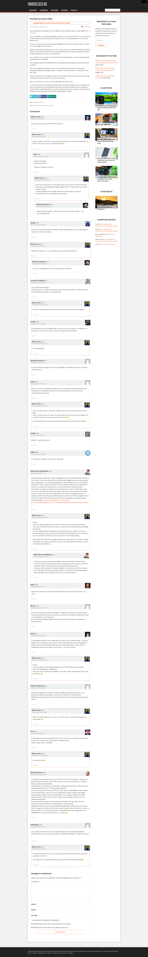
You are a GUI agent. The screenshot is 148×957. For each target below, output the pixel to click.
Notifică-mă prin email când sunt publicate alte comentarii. (52, 924)
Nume (34, 904)
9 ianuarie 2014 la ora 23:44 (40, 156)
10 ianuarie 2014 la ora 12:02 (43, 206)
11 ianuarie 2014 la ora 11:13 (38, 435)
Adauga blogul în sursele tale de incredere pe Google (51, 23)
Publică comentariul (60, 932)
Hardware (44, 10)
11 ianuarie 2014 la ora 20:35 (38, 454)
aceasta (47, 251)
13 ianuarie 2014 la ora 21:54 (39, 660)
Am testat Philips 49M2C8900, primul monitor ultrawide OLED (106, 141)
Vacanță (64, 10)
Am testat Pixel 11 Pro (104, 124)
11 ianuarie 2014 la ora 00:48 (39, 343)
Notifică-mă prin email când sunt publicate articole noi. (51, 927)
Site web (34, 915)
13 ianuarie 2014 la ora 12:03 (39, 517)
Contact (74, 10)
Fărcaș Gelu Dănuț (100, 234)
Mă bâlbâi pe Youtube (106, 56)
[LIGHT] (144, 1)
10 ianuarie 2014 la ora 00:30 (38, 225)
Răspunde (33, 128)
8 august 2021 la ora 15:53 (37, 827)
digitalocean (39, 105)
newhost (45, 105)
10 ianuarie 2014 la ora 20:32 (39, 263)
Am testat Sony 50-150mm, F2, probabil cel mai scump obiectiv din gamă (106, 179)
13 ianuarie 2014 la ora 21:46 (38, 635)
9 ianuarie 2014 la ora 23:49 (42, 180)
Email (33, 910)
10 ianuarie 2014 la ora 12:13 (38, 246)
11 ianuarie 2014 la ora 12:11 (39, 406)
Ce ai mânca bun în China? (108, 244)
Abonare (101, 45)
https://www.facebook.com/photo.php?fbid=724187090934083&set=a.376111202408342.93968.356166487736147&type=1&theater (59, 502)
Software (54, 10)
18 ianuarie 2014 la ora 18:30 (39, 755)
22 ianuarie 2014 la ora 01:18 (38, 774)
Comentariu (35, 882)
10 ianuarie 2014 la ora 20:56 (38, 323)
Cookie (49, 953)
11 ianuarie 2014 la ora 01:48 (38, 384)
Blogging (33, 10)
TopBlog (70, 953)
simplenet (50, 105)
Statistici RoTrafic (56, 953)
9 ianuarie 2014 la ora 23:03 (38, 119)
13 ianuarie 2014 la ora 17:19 (38, 586)
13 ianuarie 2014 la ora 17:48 (38, 608)
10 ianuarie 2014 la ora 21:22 (38, 362)
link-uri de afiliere (32, 953)
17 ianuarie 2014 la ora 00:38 (38, 688)
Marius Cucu (99, 239)
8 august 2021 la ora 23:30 (39, 849)
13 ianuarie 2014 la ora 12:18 (40, 556)
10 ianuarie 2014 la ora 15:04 (38, 282)
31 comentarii (86, 26)
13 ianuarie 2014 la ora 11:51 (38, 473)
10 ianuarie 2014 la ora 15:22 (39, 304)
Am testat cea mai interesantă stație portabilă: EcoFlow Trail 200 (106, 108)
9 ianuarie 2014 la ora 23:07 (39, 136)
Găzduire (41, 102)
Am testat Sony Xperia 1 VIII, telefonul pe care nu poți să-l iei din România (106, 160)
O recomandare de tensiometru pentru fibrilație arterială (106, 225)
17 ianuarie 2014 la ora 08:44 (39, 712)
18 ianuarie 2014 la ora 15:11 (38, 733)
